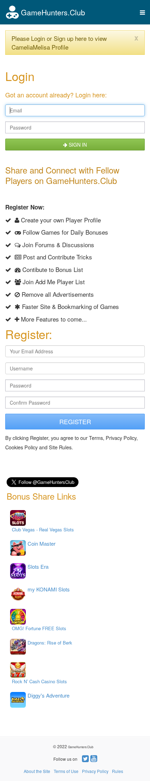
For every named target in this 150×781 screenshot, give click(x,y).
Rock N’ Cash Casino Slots (39, 681)
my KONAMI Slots (49, 589)
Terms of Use (66, 771)
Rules (117, 771)
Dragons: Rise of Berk (50, 642)
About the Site (37, 771)
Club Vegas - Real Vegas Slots (43, 529)
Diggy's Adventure (48, 695)
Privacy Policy (95, 771)
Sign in (77, 144)
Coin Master (41, 543)
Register (75, 421)
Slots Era (38, 566)
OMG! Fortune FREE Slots (39, 628)
